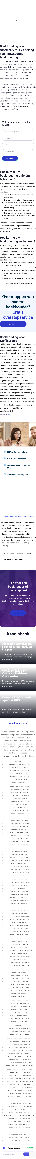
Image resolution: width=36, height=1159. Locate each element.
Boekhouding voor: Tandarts (20, 1128)
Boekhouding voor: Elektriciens (20, 1056)
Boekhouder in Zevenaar (20, 963)
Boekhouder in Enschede (20, 820)
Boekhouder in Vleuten (20, 944)
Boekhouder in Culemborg (20, 801)
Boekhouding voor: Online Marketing (20, 1097)
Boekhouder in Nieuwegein (20, 882)
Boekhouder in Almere (20, 767)
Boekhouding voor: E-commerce (20, 1053)
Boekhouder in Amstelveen (20, 773)
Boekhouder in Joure (20, 848)
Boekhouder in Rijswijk (20, 913)
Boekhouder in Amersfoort (20, 770)
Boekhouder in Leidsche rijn (20, 860)
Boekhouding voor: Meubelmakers (20, 1094)
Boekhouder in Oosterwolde (20, 900)
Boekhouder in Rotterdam (20, 919)
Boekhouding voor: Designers (20, 1047)
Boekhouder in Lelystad (20, 863)
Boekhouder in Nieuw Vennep (20, 879)
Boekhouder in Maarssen (20, 869)
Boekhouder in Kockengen (20, 978)
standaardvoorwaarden (11, 756)
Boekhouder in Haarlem (19, 829)
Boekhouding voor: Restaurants (20, 1106)
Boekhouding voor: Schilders (19, 1112)
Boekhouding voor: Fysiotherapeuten (20, 1066)
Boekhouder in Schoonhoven (20, 1006)
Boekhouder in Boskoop (19, 994)
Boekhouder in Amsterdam (19, 776)
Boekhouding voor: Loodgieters (20, 1090)
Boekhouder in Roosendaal (20, 916)
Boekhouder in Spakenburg (20, 925)
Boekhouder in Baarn (20, 783)
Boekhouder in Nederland (20, 876)
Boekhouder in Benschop (20, 975)
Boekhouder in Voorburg (20, 947)
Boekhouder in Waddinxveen (20, 990)
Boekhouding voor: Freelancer (20, 1063)
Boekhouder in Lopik (20, 1012)
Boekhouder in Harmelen (20, 1018)
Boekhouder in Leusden (20, 866)
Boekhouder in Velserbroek (20, 938)
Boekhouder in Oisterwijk (20, 894)
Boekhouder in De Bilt (20, 804)
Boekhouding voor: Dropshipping (20, 1050)
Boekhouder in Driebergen (19, 817)
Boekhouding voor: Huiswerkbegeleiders (20, 1078)
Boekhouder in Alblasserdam (19, 764)
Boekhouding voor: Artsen (20, 1035)
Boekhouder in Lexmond (19, 997)
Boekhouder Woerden (20, 953)
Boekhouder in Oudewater (19, 1009)
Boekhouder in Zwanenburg (20, 969)
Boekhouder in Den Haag (20, 814)
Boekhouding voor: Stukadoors (19, 1125)
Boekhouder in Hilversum (20, 835)
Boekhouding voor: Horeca (20, 1072)
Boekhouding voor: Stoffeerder (20, 1121)
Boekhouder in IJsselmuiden (20, 842)
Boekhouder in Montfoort (20, 1015)
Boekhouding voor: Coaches (20, 1044)
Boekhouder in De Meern (20, 807)
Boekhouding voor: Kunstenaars (20, 1087)
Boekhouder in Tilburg (20, 928)
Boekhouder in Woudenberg (20, 956)
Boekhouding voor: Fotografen (20, 1059)
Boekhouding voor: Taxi (20, 1131)
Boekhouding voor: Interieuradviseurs (20, 1081)
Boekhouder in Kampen (20, 851)
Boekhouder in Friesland (20, 823)
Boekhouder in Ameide (20, 1000)
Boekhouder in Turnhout (20, 932)
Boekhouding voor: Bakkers (20, 1041)
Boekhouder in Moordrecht (20, 984)
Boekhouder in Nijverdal (20, 891)
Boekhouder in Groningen (20, 826)
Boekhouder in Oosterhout (20, 897)
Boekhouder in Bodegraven (20, 786)
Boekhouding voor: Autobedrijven (19, 1038)
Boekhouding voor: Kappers (20, 1084)
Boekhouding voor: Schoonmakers (20, 1118)
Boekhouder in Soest (20, 922)
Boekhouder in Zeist (20, 959)
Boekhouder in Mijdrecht (20, 873)
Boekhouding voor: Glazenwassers (20, 1069)
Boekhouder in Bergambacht (20, 1003)
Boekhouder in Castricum (20, 795)
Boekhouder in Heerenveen (20, 832)
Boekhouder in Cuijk (20, 798)
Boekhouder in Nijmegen (20, 888)
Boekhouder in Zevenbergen (20, 966)
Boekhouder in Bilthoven (20, 789)
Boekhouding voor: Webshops (20, 1137)
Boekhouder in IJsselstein (19, 845)
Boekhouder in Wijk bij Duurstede (20, 950)
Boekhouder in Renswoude (19, 904)
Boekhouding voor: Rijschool (20, 1109)
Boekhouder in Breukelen (20, 792)
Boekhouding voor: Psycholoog (20, 1100)
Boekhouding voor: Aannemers (20, 1028)
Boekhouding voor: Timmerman (20, 1134)
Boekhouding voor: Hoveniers (20, 1075)
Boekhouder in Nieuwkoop (20, 987)
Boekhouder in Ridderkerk (20, 910)
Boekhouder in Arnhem (20, 780)
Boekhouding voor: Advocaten (20, 1032)
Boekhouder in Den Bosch (20, 811)
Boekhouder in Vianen (20, 941)
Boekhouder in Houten (20, 838)
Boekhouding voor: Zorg (20, 1140)
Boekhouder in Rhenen (20, 907)
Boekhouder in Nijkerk (20, 885)
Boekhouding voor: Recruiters (20, 1103)
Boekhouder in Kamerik (20, 981)
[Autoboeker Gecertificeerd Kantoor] (18, 1151)
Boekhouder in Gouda (20, 972)
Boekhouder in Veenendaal (20, 935)
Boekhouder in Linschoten (19, 1021)
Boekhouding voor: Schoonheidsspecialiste (20, 1115)
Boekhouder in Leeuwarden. (20, 857)
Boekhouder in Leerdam (20, 854)
